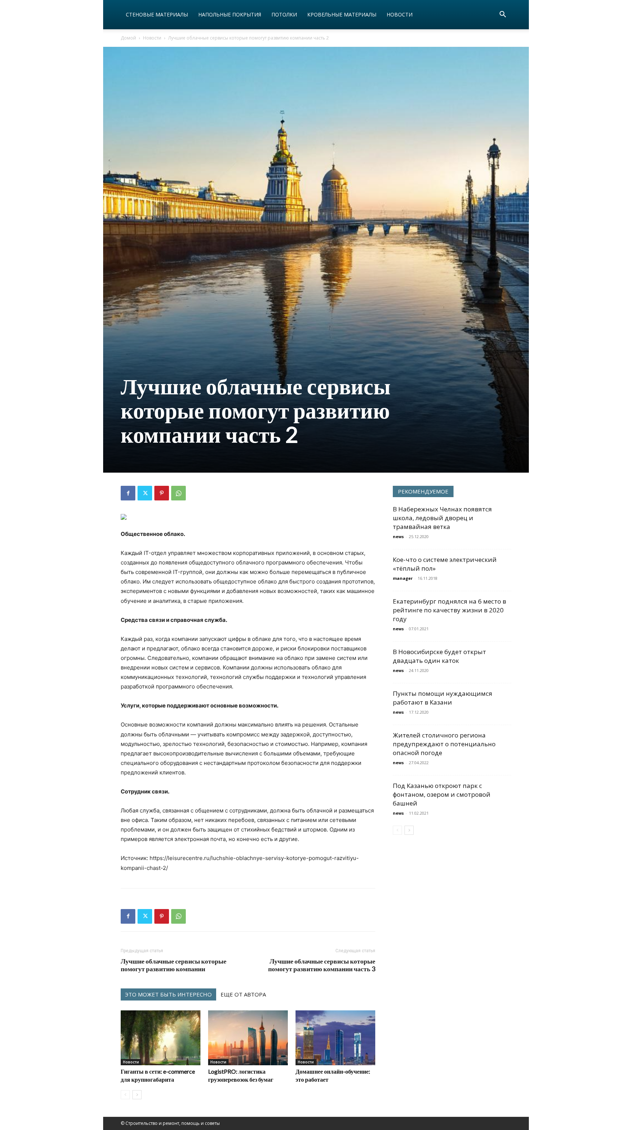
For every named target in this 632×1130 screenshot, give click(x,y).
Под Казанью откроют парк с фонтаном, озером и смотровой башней (441, 794)
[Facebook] (128, 493)
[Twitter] (145, 493)
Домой (128, 38)
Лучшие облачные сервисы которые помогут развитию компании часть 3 (321, 965)
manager (403, 578)
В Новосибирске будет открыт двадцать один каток (439, 656)
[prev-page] (125, 1094)
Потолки (284, 14)
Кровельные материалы (341, 14)
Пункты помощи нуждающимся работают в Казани (442, 697)
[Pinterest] (161, 493)
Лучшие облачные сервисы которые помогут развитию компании (173, 965)
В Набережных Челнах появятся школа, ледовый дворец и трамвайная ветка (442, 518)
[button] (502, 15)
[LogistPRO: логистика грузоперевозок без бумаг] (248, 1037)
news (398, 536)
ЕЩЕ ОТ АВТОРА (243, 994)
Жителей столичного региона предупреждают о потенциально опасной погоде (444, 744)
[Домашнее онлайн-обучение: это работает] (335, 1037)
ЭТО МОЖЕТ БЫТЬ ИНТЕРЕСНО (168, 994)
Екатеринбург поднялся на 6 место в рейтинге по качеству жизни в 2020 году (449, 610)
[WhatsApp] (178, 493)
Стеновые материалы (157, 14)
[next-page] (137, 1094)
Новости (400, 14)
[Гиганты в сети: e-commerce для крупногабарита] (160, 1037)
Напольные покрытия (229, 14)
